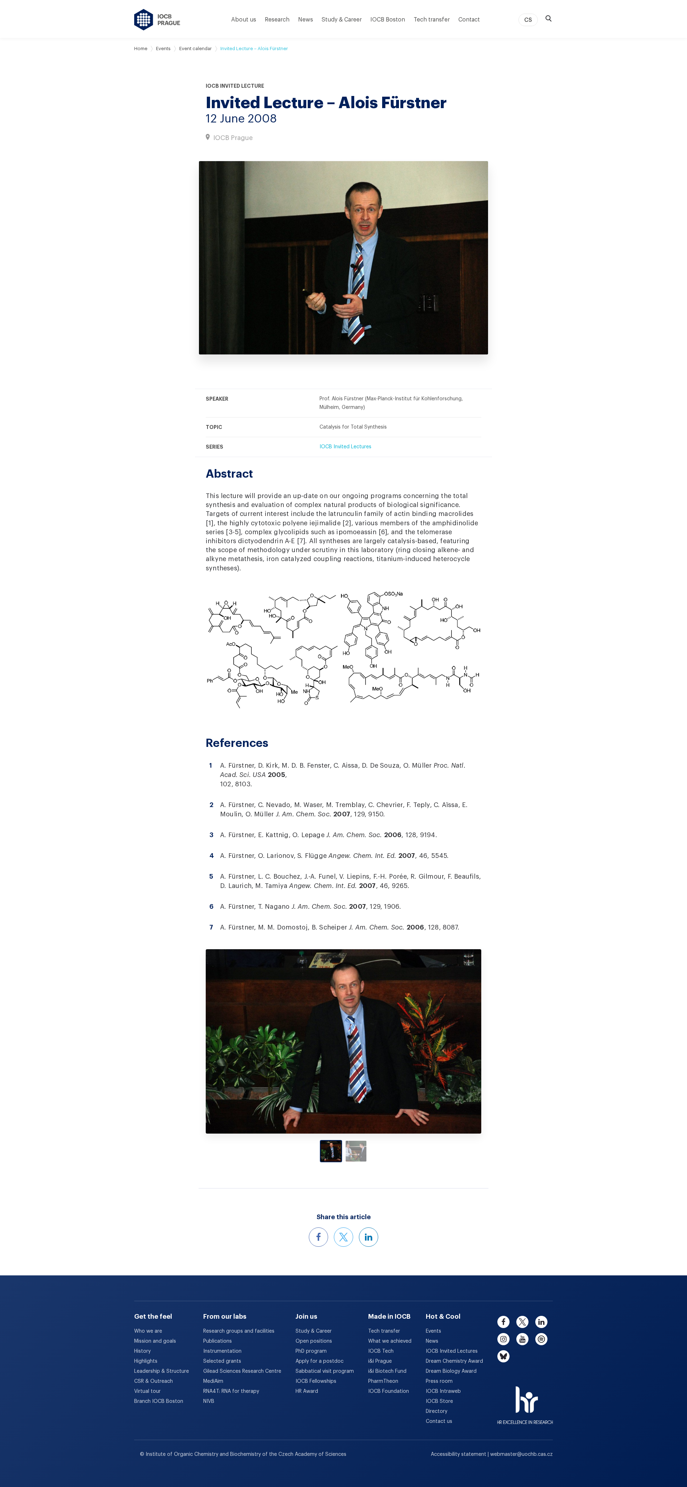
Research (277, 20)
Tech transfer (432, 20)
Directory (436, 1411)
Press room (439, 1381)
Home (140, 48)
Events (163, 48)
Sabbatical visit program (325, 1371)
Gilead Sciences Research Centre (242, 1371)
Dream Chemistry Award (454, 1361)
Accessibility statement (459, 1454)
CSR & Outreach (153, 1381)
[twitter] (522, 1322)
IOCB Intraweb (443, 1391)
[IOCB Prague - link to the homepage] (157, 19)
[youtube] (522, 1339)
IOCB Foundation (388, 1391)
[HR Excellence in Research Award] (525, 1400)
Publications (217, 1341)
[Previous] (240, 1041)
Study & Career (342, 20)
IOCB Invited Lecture (235, 85)
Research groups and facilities (238, 1331)
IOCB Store (439, 1401)
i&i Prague (380, 1361)
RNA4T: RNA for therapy (231, 1391)
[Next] (447, 1041)
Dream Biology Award (451, 1371)
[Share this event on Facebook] (318, 1237)
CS (528, 20)
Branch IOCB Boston (158, 1401)
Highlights (145, 1361)
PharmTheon (383, 1381)
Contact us (439, 1421)
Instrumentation (222, 1351)
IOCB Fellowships (316, 1381)
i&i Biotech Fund (387, 1371)
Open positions (314, 1341)
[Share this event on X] (343, 1237)
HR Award (307, 1391)
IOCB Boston (387, 20)
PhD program (311, 1351)
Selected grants (222, 1361)
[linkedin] (541, 1322)
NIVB (208, 1401)
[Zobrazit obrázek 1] (331, 1151)
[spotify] (541, 1339)
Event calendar (195, 48)
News (305, 20)
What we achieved (389, 1341)
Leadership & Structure (161, 1371)
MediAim (213, 1381)
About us (243, 20)
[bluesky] (503, 1356)
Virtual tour (147, 1391)
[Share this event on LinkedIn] (368, 1237)
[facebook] (503, 1322)
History (142, 1351)
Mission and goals (155, 1341)
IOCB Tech (381, 1351)
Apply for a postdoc (320, 1361)
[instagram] (503, 1339)
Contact (469, 20)
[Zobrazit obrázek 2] (356, 1151)
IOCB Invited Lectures (345, 446)
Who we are (148, 1331)
